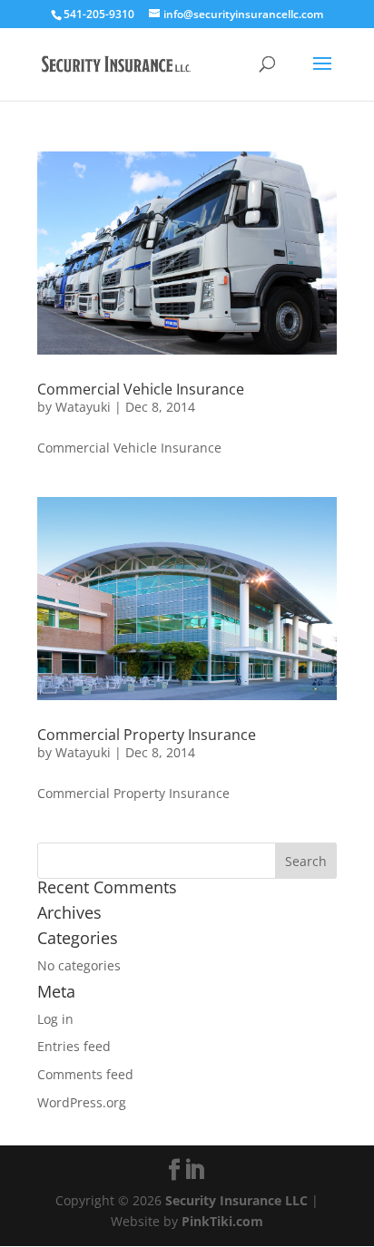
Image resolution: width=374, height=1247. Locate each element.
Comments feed (85, 1074)
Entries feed (74, 1046)
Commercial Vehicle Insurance (140, 389)
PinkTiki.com (222, 1221)
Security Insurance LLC (236, 1200)
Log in (55, 1019)
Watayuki (83, 406)
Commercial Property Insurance (146, 735)
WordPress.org (81, 1102)
